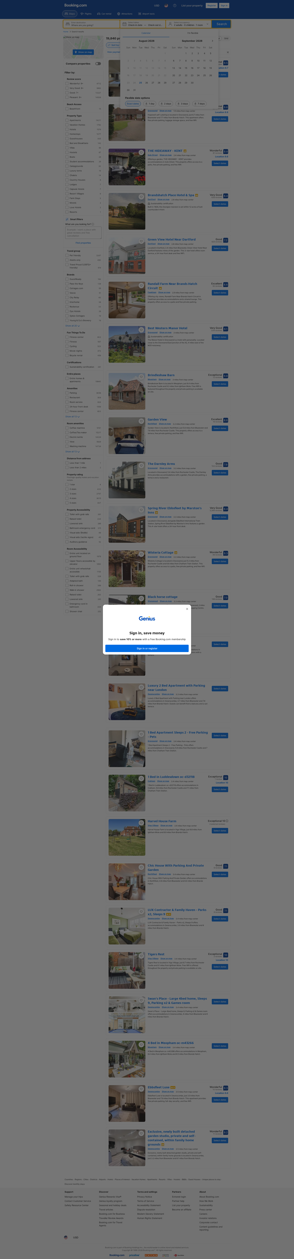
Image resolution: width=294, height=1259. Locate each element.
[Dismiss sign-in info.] (187, 609)
